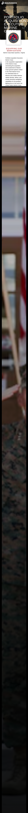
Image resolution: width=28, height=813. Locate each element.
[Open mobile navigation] (25, 3)
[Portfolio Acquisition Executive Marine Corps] (9, 3)
